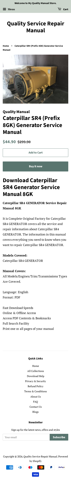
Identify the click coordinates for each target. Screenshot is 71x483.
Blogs (35, 412)
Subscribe (59, 437)
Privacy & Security (35, 381)
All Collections (35, 371)
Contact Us (35, 406)
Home (6, 46)
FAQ (35, 401)
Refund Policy (35, 386)
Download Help (35, 376)
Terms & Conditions (35, 391)
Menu (11, 9)
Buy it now (35, 166)
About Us (35, 396)
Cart (65, 9)
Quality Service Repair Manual (35, 27)
